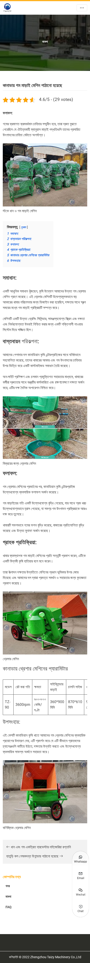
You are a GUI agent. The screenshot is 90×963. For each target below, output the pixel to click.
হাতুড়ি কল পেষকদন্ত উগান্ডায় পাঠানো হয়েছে (32, 856)
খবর (8, 886)
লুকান (23, 227)
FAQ (9, 907)
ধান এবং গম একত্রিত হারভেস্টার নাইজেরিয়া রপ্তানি (40, 847)
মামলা (8, 896)
